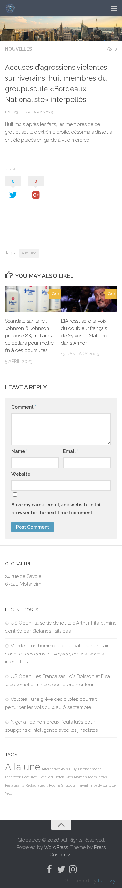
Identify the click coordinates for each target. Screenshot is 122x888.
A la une (29, 253)
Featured (29, 777)
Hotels (59, 777)
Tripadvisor (98, 785)
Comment (23, 407)
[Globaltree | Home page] (11, 8)
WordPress (56, 847)
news (102, 777)
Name (19, 451)
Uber (113, 785)
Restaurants (14, 785)
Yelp (8, 793)
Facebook (13, 777)
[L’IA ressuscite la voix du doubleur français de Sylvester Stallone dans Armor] (89, 299)
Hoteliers (46, 777)
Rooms (54, 785)
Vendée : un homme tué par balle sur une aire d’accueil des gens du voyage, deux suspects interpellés (58, 654)
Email (70, 451)
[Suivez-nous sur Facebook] (49, 869)
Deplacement (89, 769)
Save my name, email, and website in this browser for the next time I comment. (56, 508)
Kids (69, 777)
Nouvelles (18, 49)
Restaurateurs (36, 785)
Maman (80, 777)
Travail (82, 785)
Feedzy (106, 881)
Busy (73, 769)
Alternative (51, 769)
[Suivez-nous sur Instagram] (72, 869)
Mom (92, 777)
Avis (64, 769)
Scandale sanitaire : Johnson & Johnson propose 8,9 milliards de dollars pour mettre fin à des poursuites (29, 335)
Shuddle (68, 785)
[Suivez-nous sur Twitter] (61, 869)
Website (20, 474)
